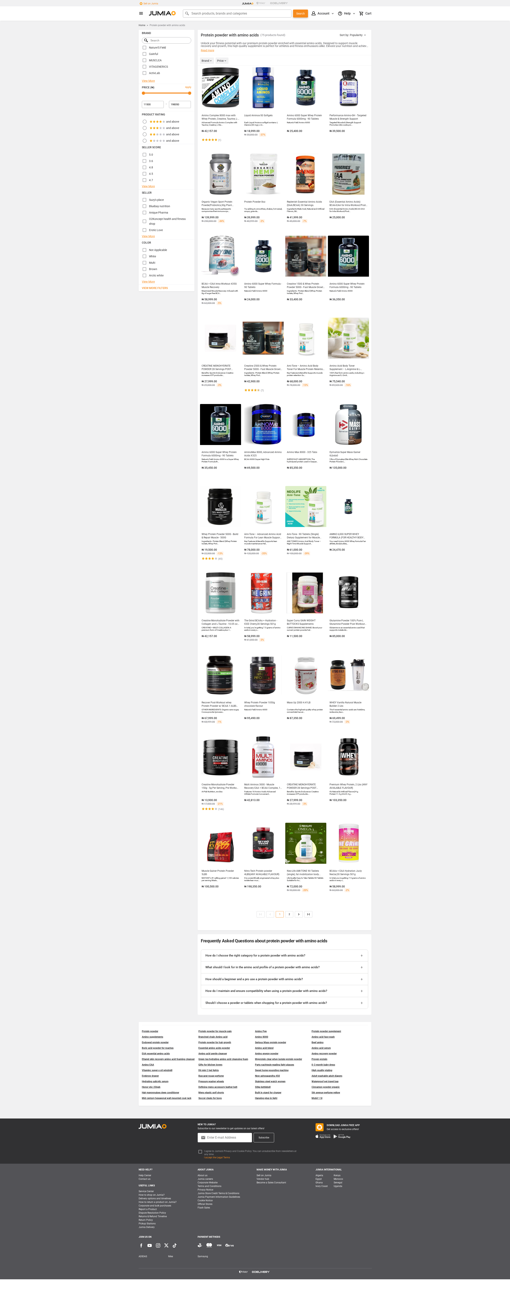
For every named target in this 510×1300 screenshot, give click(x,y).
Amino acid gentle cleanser (212, 1053)
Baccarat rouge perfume (211, 1076)
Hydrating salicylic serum (155, 1081)
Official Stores (205, 1204)
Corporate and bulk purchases (155, 1205)
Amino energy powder (266, 1053)
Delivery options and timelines (155, 1198)
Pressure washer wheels (211, 1081)
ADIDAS (143, 1256)
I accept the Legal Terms (217, 1157)
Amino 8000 (261, 1037)
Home (142, 25)
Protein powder (150, 1031)
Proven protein (319, 1059)
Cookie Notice (205, 1200)
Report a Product (148, 1209)
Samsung (203, 1256)
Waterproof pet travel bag (325, 1081)
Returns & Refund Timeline (153, 1216)
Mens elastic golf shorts (211, 1092)
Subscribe (264, 1137)
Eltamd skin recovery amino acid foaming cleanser (168, 1059)
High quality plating (322, 1070)
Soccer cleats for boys (210, 1098)
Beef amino (318, 1042)
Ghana (319, 1182)
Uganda (338, 1186)
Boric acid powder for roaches (158, 1048)
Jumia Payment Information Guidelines (219, 1197)
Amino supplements (152, 1037)
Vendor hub (263, 1179)
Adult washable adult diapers (327, 1076)
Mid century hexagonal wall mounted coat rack (166, 1098)
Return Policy (146, 1220)
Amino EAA (148, 1064)
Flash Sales (204, 1207)
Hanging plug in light (266, 1098)
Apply (188, 87)
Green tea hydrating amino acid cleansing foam (223, 1059)
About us (202, 1175)
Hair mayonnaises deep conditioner (160, 1092)
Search (300, 13)
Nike (170, 1256)
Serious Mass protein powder (270, 1042)
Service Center (146, 1191)
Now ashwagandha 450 (267, 1076)
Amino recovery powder (324, 1053)
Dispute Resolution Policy (152, 1212)
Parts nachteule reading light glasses (274, 1064)
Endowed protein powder (155, 1042)
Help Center (145, 1175)
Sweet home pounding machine (271, 1070)
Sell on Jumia (150, 3)
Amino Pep (261, 1031)
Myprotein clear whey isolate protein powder (278, 1059)
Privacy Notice (205, 1189)
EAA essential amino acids (156, 1053)
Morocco (338, 1179)
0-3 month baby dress (323, 1064)
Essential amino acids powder (214, 1048)
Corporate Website (208, 1182)
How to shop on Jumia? (152, 1195)
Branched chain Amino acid (213, 1037)
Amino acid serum (321, 1048)
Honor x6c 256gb (151, 1087)
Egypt (319, 1179)
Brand (205, 60)
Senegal (338, 1182)
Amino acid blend (264, 1048)
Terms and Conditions (209, 1186)
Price (220, 60)
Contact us (144, 1179)
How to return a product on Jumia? (158, 1202)
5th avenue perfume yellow (326, 1092)
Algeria (319, 1175)
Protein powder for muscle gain (215, 1031)
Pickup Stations (147, 1223)
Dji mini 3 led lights (208, 1070)
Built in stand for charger (268, 1092)
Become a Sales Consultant (271, 1182)
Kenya (337, 1175)
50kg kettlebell (263, 1087)
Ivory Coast (322, 1186)
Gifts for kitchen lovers (210, 1064)
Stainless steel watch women (270, 1081)
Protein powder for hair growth (214, 1042)
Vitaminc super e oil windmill (157, 1070)
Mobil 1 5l (317, 1098)
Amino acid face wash (323, 1037)
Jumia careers (205, 1179)
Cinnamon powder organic (326, 1087)
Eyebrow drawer (150, 1076)
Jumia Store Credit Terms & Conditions (218, 1193)
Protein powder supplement (326, 1031)
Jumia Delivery (147, 1227)
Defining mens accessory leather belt (217, 1087)
